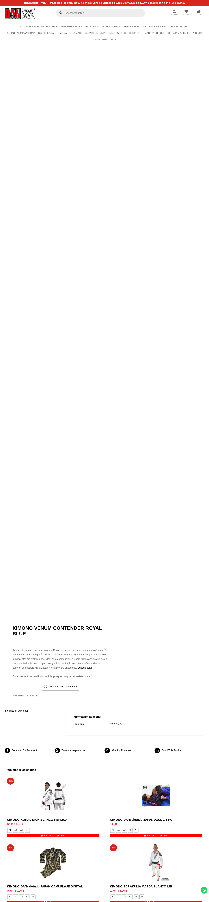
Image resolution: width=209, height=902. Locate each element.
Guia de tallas (84, 667)
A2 (111, 724)
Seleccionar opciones (54, 835)
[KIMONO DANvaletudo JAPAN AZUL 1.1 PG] (156, 796)
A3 (121, 724)
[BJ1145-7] (53, 336)
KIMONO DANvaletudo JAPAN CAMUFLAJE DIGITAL (45, 886)
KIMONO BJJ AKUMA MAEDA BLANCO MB (141, 886)
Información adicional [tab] (16, 710)
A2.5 (116, 724)
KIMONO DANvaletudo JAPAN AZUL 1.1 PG (141, 819)
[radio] (9, 830)
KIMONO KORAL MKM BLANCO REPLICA (37, 819)
